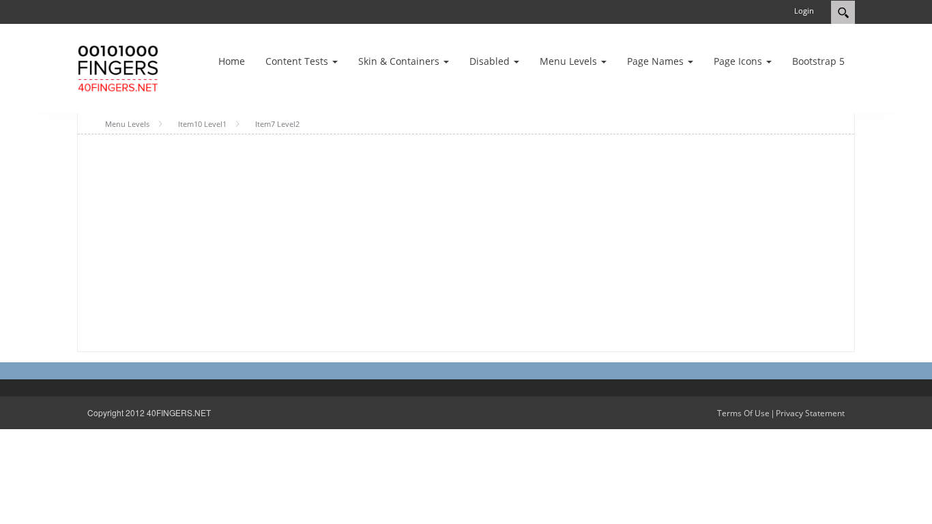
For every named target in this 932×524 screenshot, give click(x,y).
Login (804, 10)
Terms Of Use (743, 413)
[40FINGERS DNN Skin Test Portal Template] (118, 67)
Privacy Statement (810, 413)
